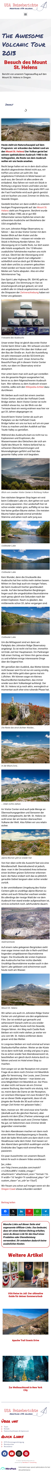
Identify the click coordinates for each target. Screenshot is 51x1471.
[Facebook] (4, 1453)
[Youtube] (11, 1453)
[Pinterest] (26, 1453)
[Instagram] (19, 1453)
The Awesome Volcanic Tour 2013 (23, 44)
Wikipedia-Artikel (35, 387)
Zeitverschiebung (29, 292)
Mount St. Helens (15, 151)
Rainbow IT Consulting (29, 1462)
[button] (25, 14)
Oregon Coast (8, 1189)
